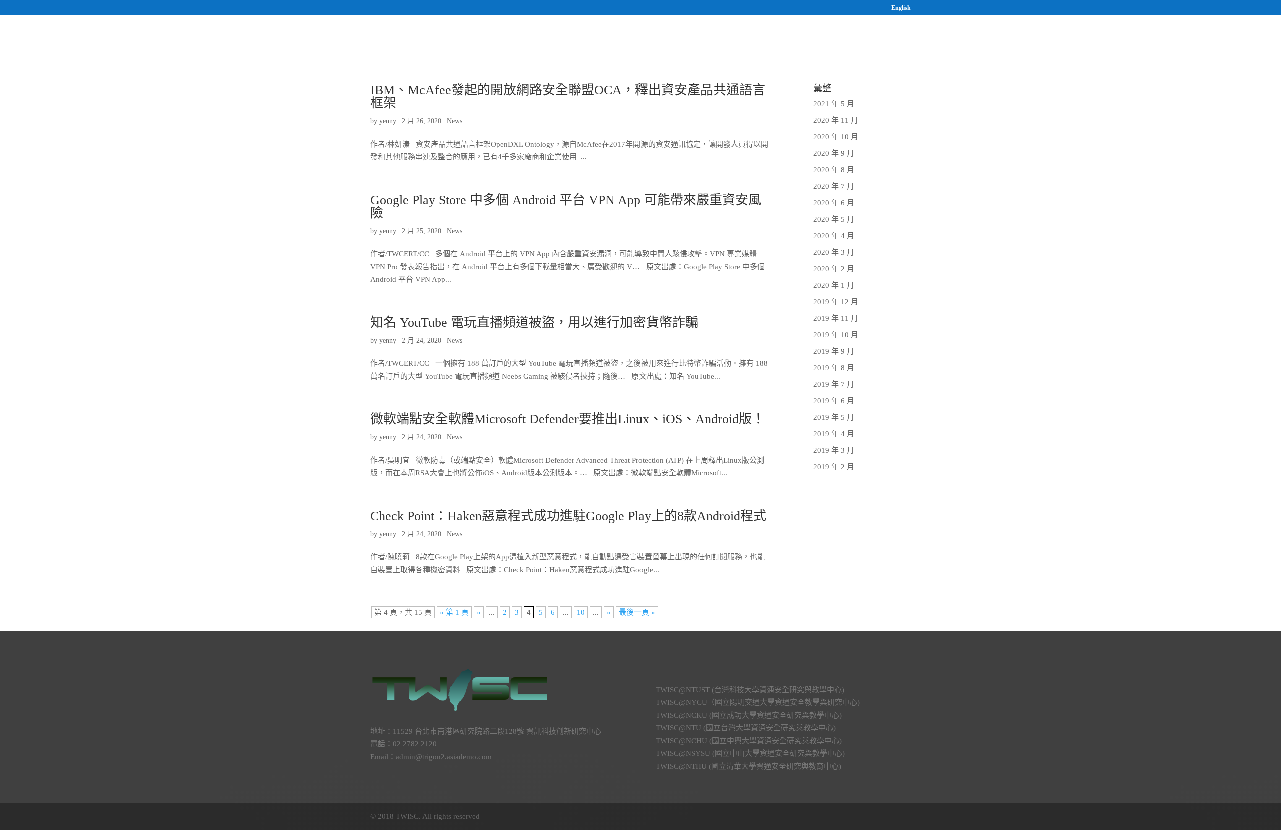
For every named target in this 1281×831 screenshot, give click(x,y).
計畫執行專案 (733, 35)
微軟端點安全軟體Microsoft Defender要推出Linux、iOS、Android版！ (567, 419)
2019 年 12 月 (835, 302)
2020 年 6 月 (833, 203)
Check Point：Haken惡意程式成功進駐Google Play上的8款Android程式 (568, 516)
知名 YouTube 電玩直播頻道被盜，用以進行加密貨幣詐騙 (534, 322)
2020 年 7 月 (833, 186)
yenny (387, 121)
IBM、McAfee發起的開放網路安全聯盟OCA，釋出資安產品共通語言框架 (567, 96)
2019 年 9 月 (833, 351)
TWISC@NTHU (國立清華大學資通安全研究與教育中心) (748, 766)
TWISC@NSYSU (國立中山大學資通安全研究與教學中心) (750, 753)
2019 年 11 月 (835, 318)
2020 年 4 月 (833, 236)
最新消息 (865, 35)
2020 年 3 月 (833, 252)
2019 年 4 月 (833, 434)
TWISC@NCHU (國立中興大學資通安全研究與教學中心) (749, 741)
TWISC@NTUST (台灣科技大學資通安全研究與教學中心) (750, 690)
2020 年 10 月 (835, 137)
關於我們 (670, 35)
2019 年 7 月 (833, 384)
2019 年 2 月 (833, 467)
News (454, 121)
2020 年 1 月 (833, 285)
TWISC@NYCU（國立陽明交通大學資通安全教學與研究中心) (758, 702)
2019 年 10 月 (835, 335)
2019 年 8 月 (833, 368)
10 (581, 612)
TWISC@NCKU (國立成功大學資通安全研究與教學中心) (749, 715)
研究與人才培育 (798, 35)
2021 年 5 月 (833, 104)
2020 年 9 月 (833, 153)
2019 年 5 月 (833, 417)
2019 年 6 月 (833, 401)
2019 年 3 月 (833, 450)
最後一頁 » (637, 612)
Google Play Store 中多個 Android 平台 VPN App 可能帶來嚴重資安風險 (565, 206)
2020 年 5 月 (833, 219)
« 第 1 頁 (454, 612)
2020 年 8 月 (833, 170)
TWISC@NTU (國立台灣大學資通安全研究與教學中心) (746, 728)
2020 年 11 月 (835, 120)
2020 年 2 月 (833, 269)
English (901, 8)
